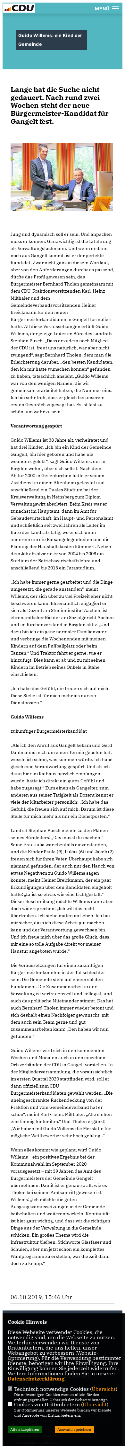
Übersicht (104, 1389)
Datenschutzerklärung (36, 1378)
